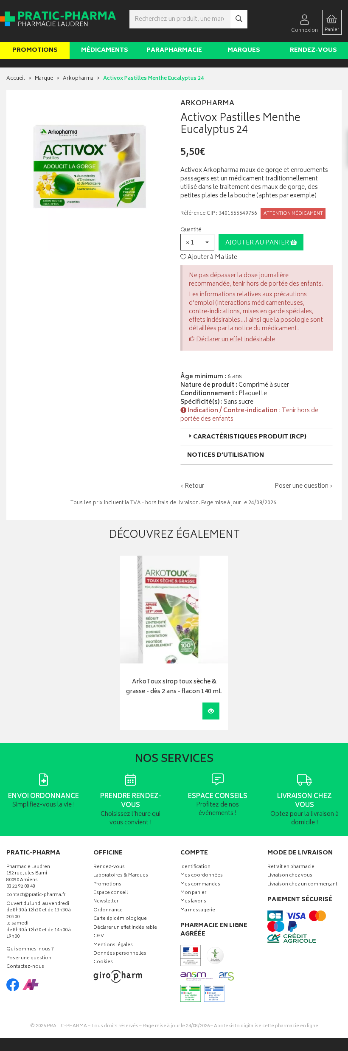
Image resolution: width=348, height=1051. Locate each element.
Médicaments (104, 50)
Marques (243, 50)
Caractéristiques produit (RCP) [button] (249, 437)
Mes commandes (200, 884)
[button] (197, 242)
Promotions (35, 50)
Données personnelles (119, 954)
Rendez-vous (313, 50)
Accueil (15, 78)
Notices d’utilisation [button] (225, 455)
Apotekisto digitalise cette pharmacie (266, 1026)
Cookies (103, 962)
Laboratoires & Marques (120, 876)
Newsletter (105, 901)
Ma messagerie (197, 910)
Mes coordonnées (201, 876)
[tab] (256, 437)
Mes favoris (193, 901)
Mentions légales (113, 945)
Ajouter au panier (257, 243)
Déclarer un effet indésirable (235, 339)
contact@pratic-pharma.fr (35, 896)
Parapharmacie (174, 50)
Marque (44, 78)
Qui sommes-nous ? (30, 949)
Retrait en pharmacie (290, 867)
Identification (195, 867)
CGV (98, 936)
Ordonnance (108, 910)
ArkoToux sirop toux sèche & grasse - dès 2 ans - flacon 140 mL (174, 687)
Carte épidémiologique (120, 919)
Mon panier (193, 893)
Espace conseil (110, 893)
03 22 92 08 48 (20, 887)
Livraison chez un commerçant (302, 884)
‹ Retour (192, 486)
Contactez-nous (25, 967)
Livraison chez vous (289, 876)
